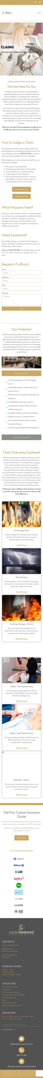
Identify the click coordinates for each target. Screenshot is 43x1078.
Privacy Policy (6, 989)
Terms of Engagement (9, 997)
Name (4, 269)
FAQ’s (4, 1000)
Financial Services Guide (10, 987)
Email (3, 285)
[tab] (21, 373)
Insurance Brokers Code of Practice (13, 995)
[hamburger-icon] (39, 12)
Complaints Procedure (9, 1002)
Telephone (5, 277)
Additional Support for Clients (12, 1005)
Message (5, 293)
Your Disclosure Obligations (11, 992)
